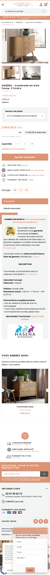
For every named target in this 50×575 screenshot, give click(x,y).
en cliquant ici (31, 274)
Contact (14, 501)
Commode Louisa (25, 406)
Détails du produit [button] (12, 208)
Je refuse (10, 570)
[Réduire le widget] (43, 530)
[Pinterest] (26, 190)
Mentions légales (9, 529)
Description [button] (9, 201)
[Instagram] (46, 521)
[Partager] (15, 190)
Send (30, 570)
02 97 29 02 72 (14, 493)
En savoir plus (9, 248)
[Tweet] (20, 190)
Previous (2, 390)
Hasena (35, 256)
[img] (46, 530)
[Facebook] (35, 521)
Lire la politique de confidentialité (29, 480)
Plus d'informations (11, 563)
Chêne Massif (9, 95)
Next (47, 390)
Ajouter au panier (25, 157)
